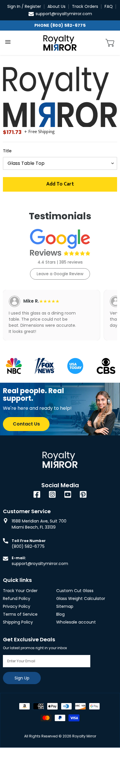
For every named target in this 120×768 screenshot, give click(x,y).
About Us (56, 6)
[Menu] (7, 41)
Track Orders (85, 6)
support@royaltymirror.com (64, 14)
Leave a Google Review (60, 274)
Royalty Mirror (84, 736)
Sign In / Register (24, 6)
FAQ (109, 6)
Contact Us (26, 424)
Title (7, 151)
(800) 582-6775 (28, 546)
